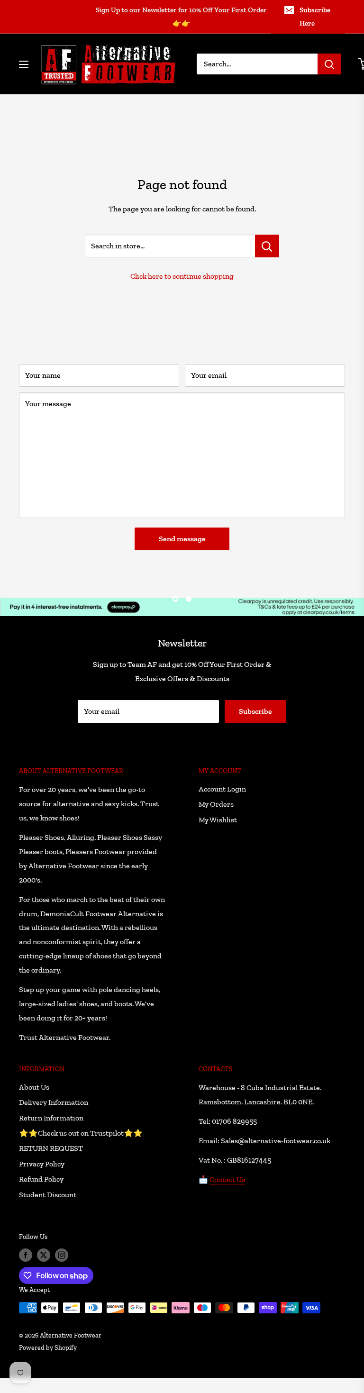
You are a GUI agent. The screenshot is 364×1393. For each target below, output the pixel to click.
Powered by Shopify (48, 1348)
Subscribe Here (315, 16)
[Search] (329, 64)
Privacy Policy (41, 1163)
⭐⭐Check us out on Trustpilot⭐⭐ (81, 1133)
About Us (34, 1087)
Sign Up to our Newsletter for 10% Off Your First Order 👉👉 (181, 16)
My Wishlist (218, 819)
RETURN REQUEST (51, 1148)
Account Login (222, 788)
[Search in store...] (267, 246)
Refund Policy (41, 1179)
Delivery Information (53, 1102)
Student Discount (47, 1194)
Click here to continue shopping (182, 276)
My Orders (216, 804)
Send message (182, 538)
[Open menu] (23, 64)
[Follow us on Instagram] (61, 1255)
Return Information (51, 1117)
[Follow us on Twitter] (43, 1255)
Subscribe (255, 711)
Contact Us (227, 1179)
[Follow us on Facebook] (25, 1255)
